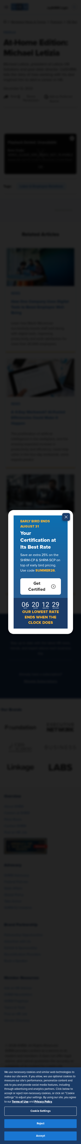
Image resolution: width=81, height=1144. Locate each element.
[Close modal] (66, 517)
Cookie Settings (40, 1111)
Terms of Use (20, 1101)
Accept (40, 1135)
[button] (40, 586)
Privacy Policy (43, 1101)
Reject (40, 1123)
